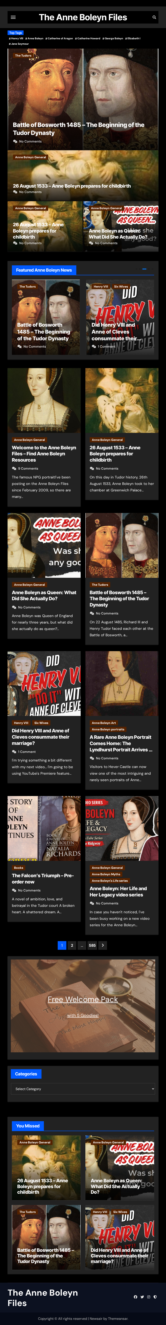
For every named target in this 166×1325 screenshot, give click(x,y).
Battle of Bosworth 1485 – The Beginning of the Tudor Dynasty (119, 599)
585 (92, 945)
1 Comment (44, 346)
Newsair (96, 1318)
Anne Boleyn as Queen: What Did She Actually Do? (116, 1186)
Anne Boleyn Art (117, 286)
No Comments (30, 141)
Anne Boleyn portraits (121, 293)
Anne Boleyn (35, 38)
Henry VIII (17, 38)
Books (18, 868)
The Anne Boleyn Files (83, 17)
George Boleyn (114, 38)
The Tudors (23, 55)
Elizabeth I (134, 38)
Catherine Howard (88, 38)
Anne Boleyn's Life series (110, 881)
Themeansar (118, 1318)
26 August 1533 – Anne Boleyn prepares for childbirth (72, 186)
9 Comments (28, 468)
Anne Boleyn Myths (106, 874)
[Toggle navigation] (13, 17)
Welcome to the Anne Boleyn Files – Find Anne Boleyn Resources (44, 454)
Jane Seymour (20, 44)
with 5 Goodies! (83, 1015)
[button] (152, 98)
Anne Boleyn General (30, 157)
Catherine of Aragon (60, 38)
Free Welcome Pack (83, 999)
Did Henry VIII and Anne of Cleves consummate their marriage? (40, 737)
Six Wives (58, 286)
